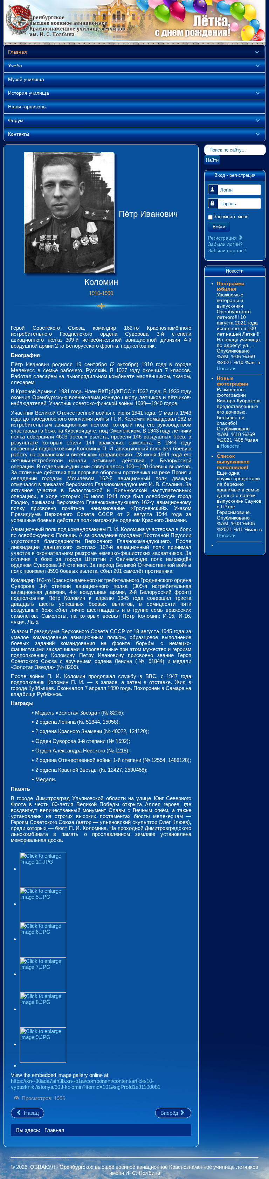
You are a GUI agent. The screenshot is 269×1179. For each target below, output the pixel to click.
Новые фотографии (232, 381)
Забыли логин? (225, 244)
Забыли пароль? (227, 250)
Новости (226, 368)
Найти (212, 159)
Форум (15, 120)
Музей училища (26, 79)
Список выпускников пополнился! (233, 461)
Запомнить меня (231, 216)
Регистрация (223, 238)
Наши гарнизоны (27, 106)
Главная (17, 52)
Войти (219, 226)
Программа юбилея (230, 286)
